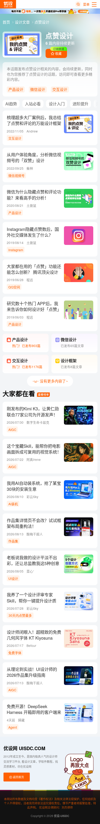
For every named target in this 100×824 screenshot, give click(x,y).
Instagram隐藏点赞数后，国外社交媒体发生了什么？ (33, 232)
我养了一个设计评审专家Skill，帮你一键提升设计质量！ (31, 600)
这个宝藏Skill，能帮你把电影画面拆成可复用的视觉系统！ (34, 449)
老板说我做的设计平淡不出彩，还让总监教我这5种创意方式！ (33, 563)
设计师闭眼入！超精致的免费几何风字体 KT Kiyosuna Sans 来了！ (34, 638)
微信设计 (37, 89)
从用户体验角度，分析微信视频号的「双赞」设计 (34, 157)
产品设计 (15, 89)
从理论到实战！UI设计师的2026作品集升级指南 (32, 672)
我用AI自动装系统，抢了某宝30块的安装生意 (34, 486)
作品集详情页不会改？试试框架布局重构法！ (34, 523)
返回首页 (18, 777)
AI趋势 (11, 104)
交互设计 (59, 89)
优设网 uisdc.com (24, 748)
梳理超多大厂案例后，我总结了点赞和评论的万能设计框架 (34, 120)
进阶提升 (80, 104)
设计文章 (23, 22)
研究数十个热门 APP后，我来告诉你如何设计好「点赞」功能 (34, 309)
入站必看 (33, 104)
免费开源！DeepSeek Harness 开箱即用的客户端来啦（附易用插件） (34, 712)
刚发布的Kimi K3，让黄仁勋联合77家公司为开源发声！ (33, 411)
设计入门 (57, 104)
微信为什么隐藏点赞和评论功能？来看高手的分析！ (34, 195)
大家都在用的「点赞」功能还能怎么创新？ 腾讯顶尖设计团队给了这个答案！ (34, 272)
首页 (7, 22)
